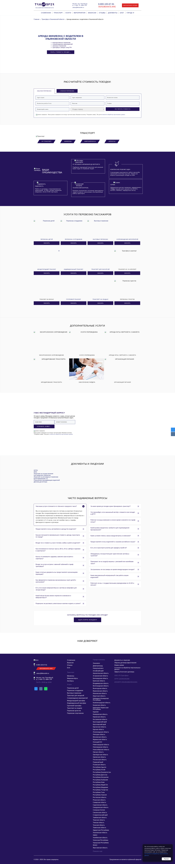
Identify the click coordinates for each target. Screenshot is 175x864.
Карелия (96, 712)
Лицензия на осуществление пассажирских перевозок (43, 474)
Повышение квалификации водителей (47, 480)
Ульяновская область (100, 832)
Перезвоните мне (107, 6)
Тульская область (99, 825)
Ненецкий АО (97, 742)
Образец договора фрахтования (125, 662)
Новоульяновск (98, 668)
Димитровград (98, 666)
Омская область (98, 752)
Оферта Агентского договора (124, 672)
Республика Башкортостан (102, 772)
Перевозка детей (73, 688)
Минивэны (68, 141)
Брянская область (99, 681)
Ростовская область (99, 797)
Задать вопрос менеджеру (87, 620)
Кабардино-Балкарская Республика (101, 699)
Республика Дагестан (100, 775)
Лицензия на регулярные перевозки (46, 477)
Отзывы (102, 13)
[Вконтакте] (173, 434)
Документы (112, 13)
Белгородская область (100, 678)
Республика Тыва (99, 792)
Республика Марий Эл (100, 785)
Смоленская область (100, 812)
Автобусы (112, 141)
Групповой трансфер (74, 705)
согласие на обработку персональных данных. (113, 114)
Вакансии (92, 13)
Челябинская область (100, 837)
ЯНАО (95, 845)
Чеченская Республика (100, 840)
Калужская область (99, 705)
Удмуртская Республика (101, 830)
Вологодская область (100, 688)
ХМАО (95, 835)
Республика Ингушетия (100, 777)
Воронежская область (100, 691)
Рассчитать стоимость (122, 109)
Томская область (98, 822)
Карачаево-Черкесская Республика (100, 708)
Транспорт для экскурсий (75, 695)
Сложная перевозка (67, 91)
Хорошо (166, 859)
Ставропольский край (100, 815)
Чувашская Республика (101, 842)
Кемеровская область (100, 714)
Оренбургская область (100, 754)
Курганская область (99, 727)
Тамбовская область (100, 817)
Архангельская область (101, 673)
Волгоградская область (101, 686)
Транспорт (58, 13)
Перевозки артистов (74, 710)
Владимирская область (100, 683)
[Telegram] (173, 430)
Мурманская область (100, 739)
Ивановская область (100, 693)
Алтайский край (98, 671)
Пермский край (98, 762)
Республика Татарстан (100, 790)
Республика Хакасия (100, 795)
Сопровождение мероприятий (77, 698)
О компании (46, 13)
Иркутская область (99, 696)
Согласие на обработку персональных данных (127, 668)
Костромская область (100, 719)
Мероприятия (79, 13)
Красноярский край (99, 724)
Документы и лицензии (122, 660)
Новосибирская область (101, 749)
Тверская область (99, 820)
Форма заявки (119, 665)
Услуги (68, 13)
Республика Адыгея (99, 767)
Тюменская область (99, 827)
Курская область (98, 729)
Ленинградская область (101, 732)
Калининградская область (101, 702)
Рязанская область (99, 800)
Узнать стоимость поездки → (60, 52)
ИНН (35, 472)
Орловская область (99, 757)
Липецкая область (99, 734)
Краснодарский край (100, 722)
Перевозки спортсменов (75, 713)
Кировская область (99, 717)
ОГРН (36, 470)
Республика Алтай (99, 769)
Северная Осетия (99, 810)
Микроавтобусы (90, 141)
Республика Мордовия (100, 787)
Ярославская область (100, 847)
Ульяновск (96, 663)
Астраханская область (100, 676)
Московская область (100, 737)
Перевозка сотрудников (75, 690)
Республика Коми (99, 782)
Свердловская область (100, 807)
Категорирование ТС (41, 478)
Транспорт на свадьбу (74, 708)
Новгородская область (100, 747)
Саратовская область (100, 805)
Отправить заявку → (44, 426)
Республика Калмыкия (100, 780)
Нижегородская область (101, 744)
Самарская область (99, 802)
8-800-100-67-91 (106, 4)
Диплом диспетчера (40, 482)
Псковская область (99, 764)
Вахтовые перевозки (74, 693)
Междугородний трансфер (76, 700)
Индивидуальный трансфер (76, 703)
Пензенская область (100, 759)
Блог (122, 13)
